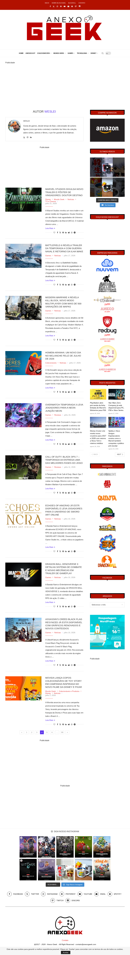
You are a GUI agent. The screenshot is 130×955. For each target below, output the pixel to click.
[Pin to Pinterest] (63, 233)
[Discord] (79, 6)
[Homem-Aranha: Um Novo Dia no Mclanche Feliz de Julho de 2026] (23, 363)
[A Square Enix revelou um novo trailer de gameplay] (46, 847)
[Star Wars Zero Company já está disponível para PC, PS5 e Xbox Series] (116, 394)
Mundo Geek (58, 53)
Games (70, 53)
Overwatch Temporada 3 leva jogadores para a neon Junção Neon (64, 407)
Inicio (47, 3)
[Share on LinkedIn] (66, 233)
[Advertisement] (65, 82)
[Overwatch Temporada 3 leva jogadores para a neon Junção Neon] (23, 415)
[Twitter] (53, 6)
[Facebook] (50, 6)
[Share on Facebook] (57, 233)
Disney (93, 53)
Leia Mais (49, 228)
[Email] (68, 6)
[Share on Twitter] (60, 232)
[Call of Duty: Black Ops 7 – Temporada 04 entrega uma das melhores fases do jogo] (23, 467)
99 (62, 732)
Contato (81, 3)
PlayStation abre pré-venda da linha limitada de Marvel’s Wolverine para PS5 (98, 406)
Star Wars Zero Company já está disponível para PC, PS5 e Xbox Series (116, 406)
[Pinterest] (61, 6)
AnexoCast (30, 53)
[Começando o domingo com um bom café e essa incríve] (65, 869)
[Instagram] (57, 6)
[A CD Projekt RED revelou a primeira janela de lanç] (28, 869)
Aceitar (65, 952)
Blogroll (72, 3)
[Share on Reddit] (69, 233)
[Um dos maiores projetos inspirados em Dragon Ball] (101, 847)
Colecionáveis (43, 53)
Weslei (26, 121)
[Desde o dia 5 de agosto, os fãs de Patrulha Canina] (101, 869)
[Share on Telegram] (75, 233)
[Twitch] (76, 6)
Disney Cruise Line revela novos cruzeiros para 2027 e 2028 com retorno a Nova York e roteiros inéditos (98, 437)
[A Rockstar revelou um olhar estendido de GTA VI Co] (28, 847)
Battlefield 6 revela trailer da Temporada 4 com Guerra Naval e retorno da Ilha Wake (64, 248)
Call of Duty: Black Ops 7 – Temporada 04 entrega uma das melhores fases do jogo (64, 460)
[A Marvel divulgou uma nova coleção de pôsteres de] (65, 847)
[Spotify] (72, 6)
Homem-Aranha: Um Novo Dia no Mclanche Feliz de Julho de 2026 (63, 355)
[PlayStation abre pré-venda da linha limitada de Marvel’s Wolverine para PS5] (98, 394)
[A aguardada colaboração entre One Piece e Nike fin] (46, 869)
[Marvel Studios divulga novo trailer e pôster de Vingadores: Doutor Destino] (23, 200)
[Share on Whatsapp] (71, 233)
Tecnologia (82, 53)
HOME (21, 53)
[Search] (102, 53)
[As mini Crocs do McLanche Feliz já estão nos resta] (83, 847)
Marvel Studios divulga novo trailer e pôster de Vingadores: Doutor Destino (64, 192)
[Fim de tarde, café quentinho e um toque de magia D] (83, 869)
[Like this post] (54, 233)
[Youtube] (64, 6)
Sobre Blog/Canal (59, 3)
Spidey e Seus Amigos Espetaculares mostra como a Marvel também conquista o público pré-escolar (116, 438)
